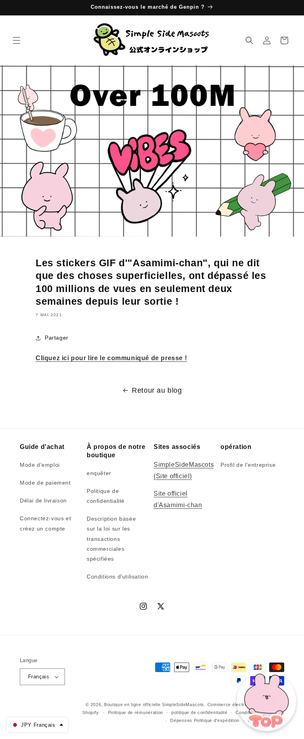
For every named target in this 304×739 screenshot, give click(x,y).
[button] (16, 40)
